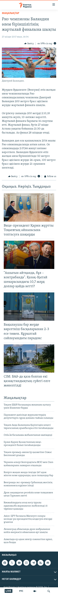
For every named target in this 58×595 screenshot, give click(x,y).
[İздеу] (48, 591)
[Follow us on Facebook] (5, 563)
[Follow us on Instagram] (26, 563)
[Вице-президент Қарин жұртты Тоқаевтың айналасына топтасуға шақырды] (29, 207)
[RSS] (40, 563)
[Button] (29, 44)
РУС (21, 591)
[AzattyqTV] (34, 591)
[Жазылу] (48, 563)
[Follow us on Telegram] (33, 563)
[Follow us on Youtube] (19, 563)
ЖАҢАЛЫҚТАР (10, 13)
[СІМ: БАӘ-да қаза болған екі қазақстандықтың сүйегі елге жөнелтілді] (29, 358)
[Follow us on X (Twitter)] (12, 563)
